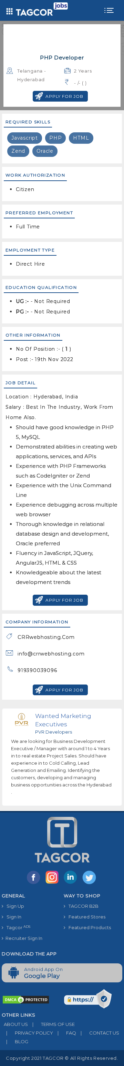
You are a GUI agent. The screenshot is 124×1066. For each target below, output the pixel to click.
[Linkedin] (72, 883)
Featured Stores (85, 916)
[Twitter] (90, 883)
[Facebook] (34, 883)
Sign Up (13, 906)
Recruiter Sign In (22, 938)
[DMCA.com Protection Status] (26, 999)
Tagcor (16, 928)
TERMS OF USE (53, 1024)
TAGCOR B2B (82, 906)
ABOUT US (15, 1024)
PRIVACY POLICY (29, 1033)
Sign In (12, 916)
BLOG (17, 1041)
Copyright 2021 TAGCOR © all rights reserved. (62, 1058)
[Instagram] (53, 883)
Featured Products (88, 927)
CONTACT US (100, 1033)
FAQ (67, 1033)
